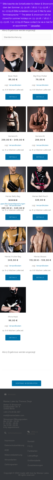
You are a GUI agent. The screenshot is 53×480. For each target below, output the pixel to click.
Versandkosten (15, 85)
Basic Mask (13, 76)
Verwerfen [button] (35, 26)
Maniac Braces (40, 257)
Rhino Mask (13, 317)
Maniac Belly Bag (13, 196)
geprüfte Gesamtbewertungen (13, 204)
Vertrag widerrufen (26, 383)
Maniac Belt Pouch (40, 196)
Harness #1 (13, 136)
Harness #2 (40, 136)
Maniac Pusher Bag (13, 257)
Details (13, 97)
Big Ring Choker (40, 76)
